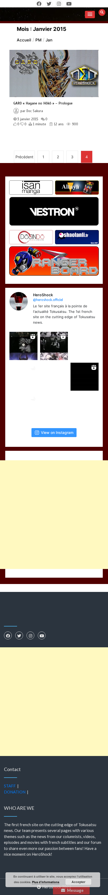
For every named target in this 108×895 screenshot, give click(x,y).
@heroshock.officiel (48, 300)
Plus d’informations (45, 882)
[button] (90, 14)
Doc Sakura (34, 111)
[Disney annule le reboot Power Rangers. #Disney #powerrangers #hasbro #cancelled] (85, 407)
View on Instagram (57, 432)
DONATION (14, 791)
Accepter (78, 881)
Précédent (24, 157)
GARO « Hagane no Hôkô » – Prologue (43, 103)
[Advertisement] (54, 514)
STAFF (10, 785)
